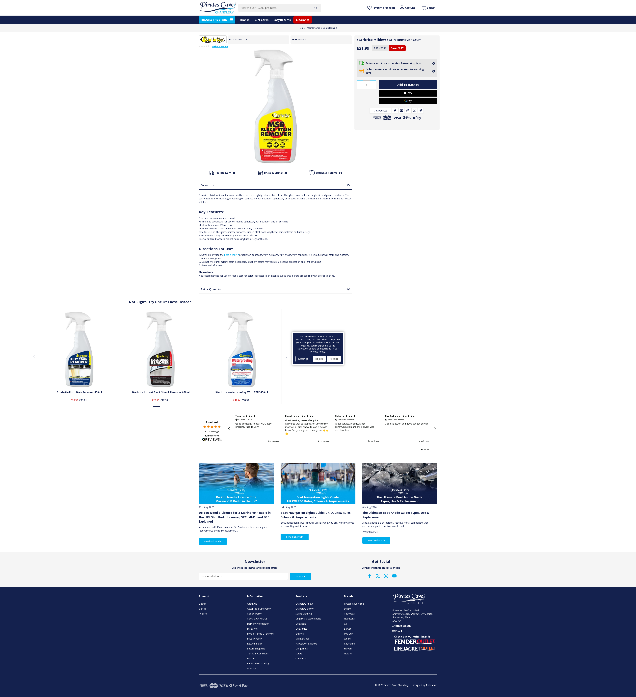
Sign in (202, 608)
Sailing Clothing (303, 613)
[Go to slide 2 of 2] (163, 407)
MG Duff (348, 633)
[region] (332, 429)
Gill (345, 623)
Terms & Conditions (258, 653)
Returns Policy (254, 643)
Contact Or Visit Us (257, 618)
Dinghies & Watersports (308, 618)
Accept (334, 359)
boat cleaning (231, 254)
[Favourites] (79, 380)
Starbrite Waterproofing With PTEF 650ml (241, 392)
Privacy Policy (254, 638)
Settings (303, 359)
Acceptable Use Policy (259, 608)
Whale (347, 638)
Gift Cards (261, 20)
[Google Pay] (408, 101)
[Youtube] (394, 576)
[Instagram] (386, 576)
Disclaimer (252, 628)
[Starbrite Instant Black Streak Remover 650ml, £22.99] (160, 349)
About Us (252, 603)
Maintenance (302, 638)
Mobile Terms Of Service (260, 633)
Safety (298, 653)
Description (209, 185)
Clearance (302, 20)
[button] (229, 429)
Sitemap (251, 668)
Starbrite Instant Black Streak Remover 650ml (160, 392)
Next (286, 356)
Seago (347, 608)
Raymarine (349, 643)
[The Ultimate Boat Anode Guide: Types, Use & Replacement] (399, 483)
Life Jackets (301, 648)
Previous (33, 356)
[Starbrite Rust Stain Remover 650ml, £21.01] (79, 349)
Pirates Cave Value (354, 603)
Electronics (301, 628)
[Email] (401, 110)
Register (203, 613)
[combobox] (274, 8)
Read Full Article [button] (212, 541)
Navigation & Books (306, 643)
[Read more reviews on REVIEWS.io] (212, 440)
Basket (202, 603)
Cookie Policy (254, 613)
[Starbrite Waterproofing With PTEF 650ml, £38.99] (241, 349)
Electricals (300, 623)
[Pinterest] (421, 110)
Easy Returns (282, 20)
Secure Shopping (256, 648)
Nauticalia (349, 618)
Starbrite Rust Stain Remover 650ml (79, 392)
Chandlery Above (304, 603)
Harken (348, 648)
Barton (347, 628)
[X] (414, 110)
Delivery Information (258, 623)
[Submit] (316, 8)
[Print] (408, 110)
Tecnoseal (349, 613)
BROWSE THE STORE (214, 20)
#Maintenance (370, 532)
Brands (244, 20)
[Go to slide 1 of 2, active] (156, 407)
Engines (299, 633)
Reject (319, 359)
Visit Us (251, 658)
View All (348, 653)
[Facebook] (395, 110)
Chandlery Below (304, 608)
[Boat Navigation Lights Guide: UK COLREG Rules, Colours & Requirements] (318, 483)
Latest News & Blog (258, 663)
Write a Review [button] (220, 46)
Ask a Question (211, 289)
